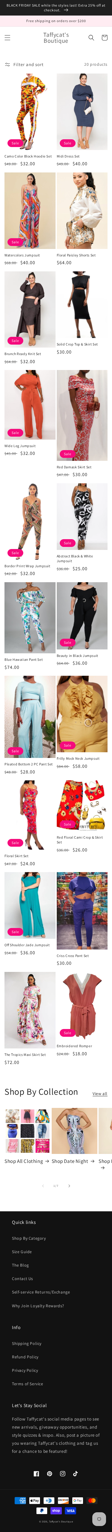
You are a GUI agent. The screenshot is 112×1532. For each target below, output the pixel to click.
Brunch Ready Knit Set (22, 353)
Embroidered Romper (74, 1046)
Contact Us (22, 1278)
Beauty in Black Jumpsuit (77, 655)
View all (100, 1093)
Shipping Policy (27, 1343)
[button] (7, 37)
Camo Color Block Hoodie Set (28, 156)
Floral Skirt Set (16, 856)
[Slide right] (69, 1185)
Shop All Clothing (23, 1161)
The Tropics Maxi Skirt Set (25, 1054)
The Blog (20, 1265)
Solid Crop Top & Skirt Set (77, 344)
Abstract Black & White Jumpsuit (75, 558)
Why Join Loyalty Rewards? (38, 1305)
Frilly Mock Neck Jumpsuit (78, 758)
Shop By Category (29, 1238)
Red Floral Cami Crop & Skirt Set (80, 839)
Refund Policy (25, 1357)
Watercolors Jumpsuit (22, 255)
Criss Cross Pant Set (73, 955)
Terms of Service (27, 1383)
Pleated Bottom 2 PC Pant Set (28, 764)
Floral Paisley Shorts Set (76, 255)
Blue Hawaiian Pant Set (23, 659)
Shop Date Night (70, 1161)
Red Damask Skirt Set (74, 467)
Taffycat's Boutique (61, 1521)
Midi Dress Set (68, 156)
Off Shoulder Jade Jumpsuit (27, 945)
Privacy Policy (25, 1370)
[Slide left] (43, 1185)
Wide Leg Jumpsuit (20, 446)
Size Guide (22, 1251)
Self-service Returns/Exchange (41, 1292)
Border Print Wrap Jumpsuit (27, 566)
